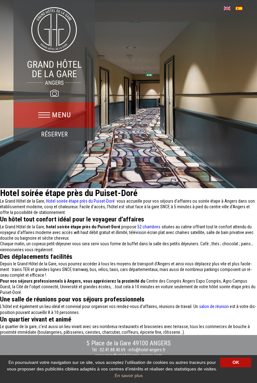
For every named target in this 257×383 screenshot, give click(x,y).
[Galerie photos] (54, 93)
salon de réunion (214, 306)
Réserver (54, 134)
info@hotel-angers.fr (146, 349)
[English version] (229, 7)
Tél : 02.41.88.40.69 (109, 349)
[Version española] (241, 7)
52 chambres (148, 226)
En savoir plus (129, 375)
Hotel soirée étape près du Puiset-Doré (81, 201)
